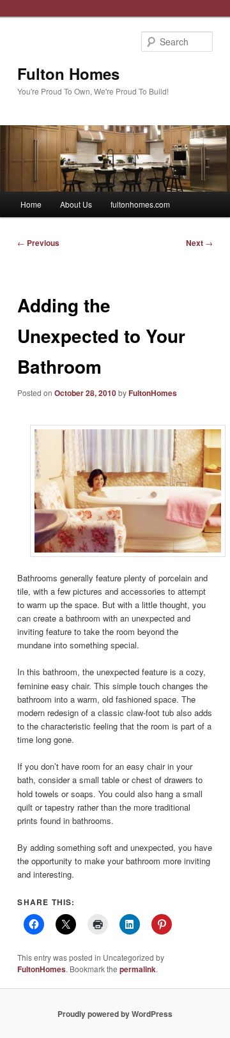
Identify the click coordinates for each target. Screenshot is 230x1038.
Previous (38, 242)
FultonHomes (152, 393)
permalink (137, 969)
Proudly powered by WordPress (114, 1013)
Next (199, 242)
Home (31, 204)
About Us (76, 204)
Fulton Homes (68, 73)
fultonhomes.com (140, 204)
